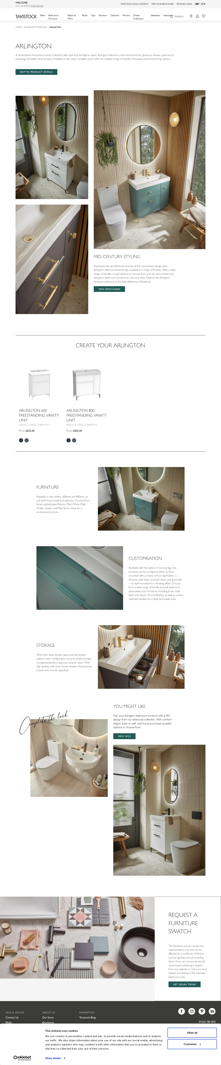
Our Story (48, 1017)
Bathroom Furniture (35, 27)
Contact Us (12, 1017)
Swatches (155, 15)
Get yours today (184, 984)
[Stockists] (191, 16)
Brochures (48, 1022)
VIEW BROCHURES (109, 289)
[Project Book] (204, 16)
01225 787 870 (37, 5)
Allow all (192, 1032)
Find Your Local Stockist (134, 3)
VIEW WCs (124, 736)
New (42, 15)
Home (18, 27)
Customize (190, 1043)
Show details (53, 1058)
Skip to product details (36, 71)
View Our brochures (162, 3)
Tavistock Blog (87, 1017)
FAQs (9, 1022)
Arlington (55, 27)
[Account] (197, 16)
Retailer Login (184, 3)
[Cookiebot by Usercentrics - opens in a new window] (22, 1058)
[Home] (26, 16)
